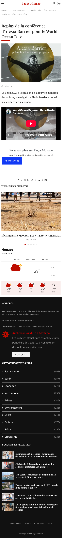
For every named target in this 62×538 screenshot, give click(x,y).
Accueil (4, 10)
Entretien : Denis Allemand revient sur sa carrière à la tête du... (36, 496)
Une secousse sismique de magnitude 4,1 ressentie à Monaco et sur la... (35, 476)
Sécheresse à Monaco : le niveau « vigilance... (31, 235)
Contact (28, 523)
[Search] (54, 3)
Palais (32, 429)
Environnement (19, 10)
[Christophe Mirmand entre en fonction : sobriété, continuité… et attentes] (8, 465)
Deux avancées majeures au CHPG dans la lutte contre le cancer (36, 486)
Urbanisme (32, 437)
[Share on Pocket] (39, 180)
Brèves (32, 400)
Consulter (21, 354)
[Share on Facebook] (18, 180)
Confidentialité (14, 523)
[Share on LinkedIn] (28, 180)
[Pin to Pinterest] (25, 180)
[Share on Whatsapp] (32, 180)
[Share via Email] (46, 180)
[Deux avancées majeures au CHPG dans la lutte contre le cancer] (8, 486)
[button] (3, 218)
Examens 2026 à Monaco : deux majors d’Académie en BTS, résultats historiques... (37, 455)
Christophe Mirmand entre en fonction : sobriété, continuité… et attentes (35, 465)
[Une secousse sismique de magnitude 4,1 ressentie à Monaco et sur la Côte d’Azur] (8, 476)
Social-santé (32, 371)
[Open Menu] (2, 3)
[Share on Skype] (42, 180)
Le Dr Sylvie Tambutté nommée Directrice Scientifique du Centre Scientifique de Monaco (37, 507)
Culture (32, 422)
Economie (32, 386)
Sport (32, 415)
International (32, 393)
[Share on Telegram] (35, 180)
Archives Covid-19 (44, 523)
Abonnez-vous (12, 160)
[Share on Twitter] (21, 180)
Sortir (32, 379)
